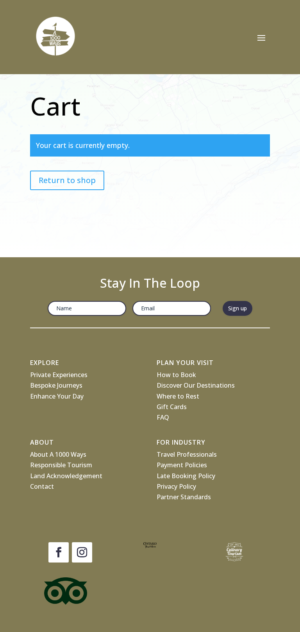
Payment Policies (182, 465)
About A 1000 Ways (58, 454)
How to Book (176, 374)
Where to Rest (178, 396)
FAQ (163, 417)
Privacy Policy (176, 486)
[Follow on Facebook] (58, 552)
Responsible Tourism (61, 465)
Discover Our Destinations (196, 385)
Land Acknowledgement (66, 476)
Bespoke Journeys (56, 385)
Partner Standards (184, 497)
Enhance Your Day (57, 396)
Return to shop (67, 180)
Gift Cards (172, 406)
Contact (42, 486)
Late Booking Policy (186, 476)
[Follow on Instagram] (82, 552)
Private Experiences (59, 374)
